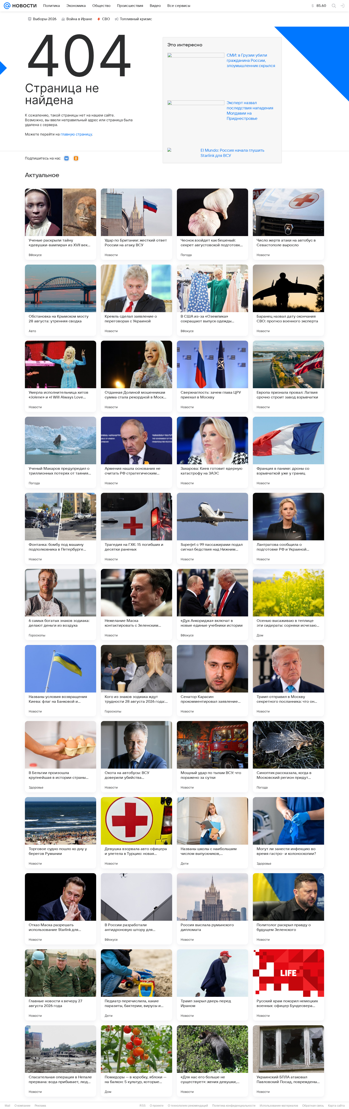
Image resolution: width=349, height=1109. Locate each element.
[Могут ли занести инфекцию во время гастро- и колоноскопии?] (288, 832)
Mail (7, 1105)
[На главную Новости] (23, 5)
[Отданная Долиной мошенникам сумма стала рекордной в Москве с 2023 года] (136, 376)
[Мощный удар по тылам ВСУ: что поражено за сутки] (212, 756)
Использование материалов (279, 1105)
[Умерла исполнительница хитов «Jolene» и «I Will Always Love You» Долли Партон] (60, 376)
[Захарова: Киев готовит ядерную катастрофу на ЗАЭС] (212, 452)
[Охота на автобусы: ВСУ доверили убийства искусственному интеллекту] (136, 756)
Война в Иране (79, 19)
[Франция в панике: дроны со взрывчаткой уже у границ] (288, 452)
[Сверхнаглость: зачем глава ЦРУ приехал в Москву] (212, 376)
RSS (143, 1105)
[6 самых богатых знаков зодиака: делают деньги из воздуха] (60, 604)
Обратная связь (313, 1105)
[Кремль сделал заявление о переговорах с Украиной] (136, 300)
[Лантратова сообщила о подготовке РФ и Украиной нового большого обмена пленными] (288, 528)
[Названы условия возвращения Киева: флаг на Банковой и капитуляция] (60, 680)
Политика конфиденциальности (233, 1105)
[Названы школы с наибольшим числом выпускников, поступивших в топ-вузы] (212, 832)
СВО (106, 19)
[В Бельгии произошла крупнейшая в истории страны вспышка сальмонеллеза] (60, 756)
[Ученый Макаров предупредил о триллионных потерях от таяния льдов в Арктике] (60, 452)
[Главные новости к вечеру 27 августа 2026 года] (60, 985)
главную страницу (76, 134)
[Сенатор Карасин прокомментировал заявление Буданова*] (212, 680)
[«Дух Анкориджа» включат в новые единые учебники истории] (212, 604)
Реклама (40, 1105)
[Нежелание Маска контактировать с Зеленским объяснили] (136, 604)
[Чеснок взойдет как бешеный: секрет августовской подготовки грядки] (212, 224)
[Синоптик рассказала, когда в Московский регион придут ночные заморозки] (288, 756)
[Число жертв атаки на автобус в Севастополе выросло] (288, 224)
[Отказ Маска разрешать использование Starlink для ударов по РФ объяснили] (60, 908)
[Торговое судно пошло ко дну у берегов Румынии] (60, 832)
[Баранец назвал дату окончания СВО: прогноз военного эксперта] (288, 300)
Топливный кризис (136, 19)
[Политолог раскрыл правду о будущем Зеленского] (288, 908)
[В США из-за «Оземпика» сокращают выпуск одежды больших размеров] (212, 300)
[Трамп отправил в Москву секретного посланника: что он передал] (288, 680)
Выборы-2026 (45, 19)
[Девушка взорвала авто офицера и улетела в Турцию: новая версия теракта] (136, 832)
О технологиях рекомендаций (188, 1105)
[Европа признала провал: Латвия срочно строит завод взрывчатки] (288, 376)
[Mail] (7, 5)
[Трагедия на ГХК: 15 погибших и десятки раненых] (136, 528)
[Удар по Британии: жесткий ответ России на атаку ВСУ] (136, 224)
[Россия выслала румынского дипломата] (212, 908)
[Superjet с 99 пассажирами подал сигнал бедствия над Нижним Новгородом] (212, 528)
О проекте (157, 1105)
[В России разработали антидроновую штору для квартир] (136, 908)
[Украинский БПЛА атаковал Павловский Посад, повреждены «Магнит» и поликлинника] (288, 1061)
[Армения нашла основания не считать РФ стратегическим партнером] (136, 452)
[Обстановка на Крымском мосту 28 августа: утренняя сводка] (60, 300)
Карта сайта (336, 1105)
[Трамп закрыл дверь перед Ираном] (212, 985)
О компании (22, 1105)
